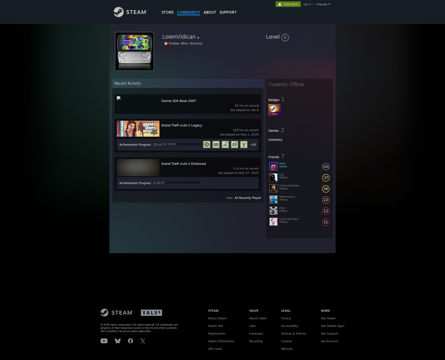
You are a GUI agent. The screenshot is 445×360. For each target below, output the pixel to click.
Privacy (286, 318)
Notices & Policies (293, 333)
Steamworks (216, 333)
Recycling (256, 341)
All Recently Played (248, 198)
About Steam (217, 318)
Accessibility (289, 326)
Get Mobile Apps (332, 326)
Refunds (287, 349)
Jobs (252, 326)
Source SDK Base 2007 (178, 101)
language (321, 4)
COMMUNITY (188, 12)
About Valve (257, 318)
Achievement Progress (135, 144)
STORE (168, 12)
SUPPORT (228, 12)
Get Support (329, 333)
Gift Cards (215, 349)
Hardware (256, 333)
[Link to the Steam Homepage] (130, 16)
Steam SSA (215, 326)
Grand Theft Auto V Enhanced (183, 164)
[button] (299, 36)
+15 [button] (253, 144)
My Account (329, 341)
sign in (307, 4)
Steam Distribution (221, 341)
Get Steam (328, 318)
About (209, 12)
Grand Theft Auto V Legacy (181, 125)
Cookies (286, 341)
